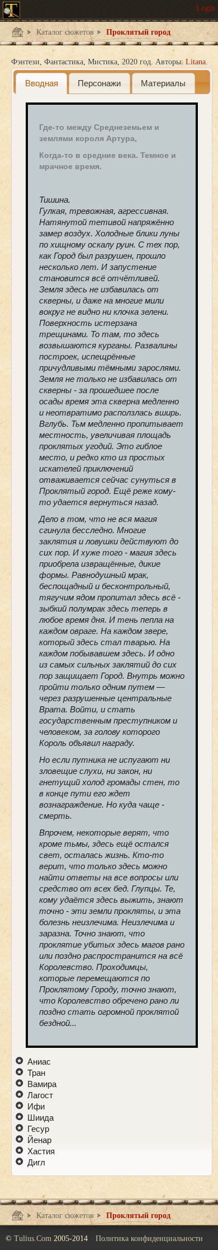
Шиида (40, 1117)
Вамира (41, 1084)
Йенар (39, 1140)
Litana (196, 62)
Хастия (41, 1151)
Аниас (39, 1061)
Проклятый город (137, 32)
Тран (36, 1073)
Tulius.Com (34, 1238)
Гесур (38, 1129)
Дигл (36, 1162)
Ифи (36, 1106)
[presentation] (41, 83)
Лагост (40, 1095)
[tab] (41, 83)
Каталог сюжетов (64, 32)
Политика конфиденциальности (149, 1238)
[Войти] (205, 8)
